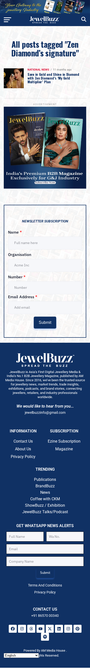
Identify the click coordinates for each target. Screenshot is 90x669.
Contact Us (23, 441)
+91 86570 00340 (45, 616)
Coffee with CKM (45, 499)
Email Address (22, 296)
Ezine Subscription (64, 441)
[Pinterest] (78, 629)
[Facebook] (13, 629)
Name (15, 232)
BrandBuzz (45, 486)
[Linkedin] (59, 629)
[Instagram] (22, 629)
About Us (23, 449)
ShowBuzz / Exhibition (45, 505)
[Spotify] (45, 637)
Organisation (19, 254)
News (45, 492)
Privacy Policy (23, 456)
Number (17, 276)
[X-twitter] (50, 629)
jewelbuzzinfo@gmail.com (45, 413)
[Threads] (31, 629)
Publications (45, 479)
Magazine (64, 449)
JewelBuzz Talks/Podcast (45, 511)
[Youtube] (40, 629)
